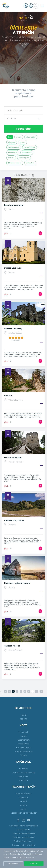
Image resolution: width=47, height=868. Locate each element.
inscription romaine (14, 205)
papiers (23, 805)
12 (36, 691)
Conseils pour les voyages (23, 772)
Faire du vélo (23, 776)
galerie (22, 142)
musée (18, 137)
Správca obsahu (23, 829)
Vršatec (8, 396)
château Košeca (12, 646)
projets (23, 809)
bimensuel (23, 797)
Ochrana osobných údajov (23, 845)
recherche (23, 128)
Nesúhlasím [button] (13, 864)
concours (23, 780)
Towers (23, 755)
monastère (30, 163)
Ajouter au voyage (40, 233)
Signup (26, 5)
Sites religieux (24, 158)
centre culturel (29, 147)
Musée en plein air (14, 163)
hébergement (24, 740)
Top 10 (23, 715)
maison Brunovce (12, 268)
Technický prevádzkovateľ (23, 833)
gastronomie (23, 744)
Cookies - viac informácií (23, 837)
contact (23, 801)
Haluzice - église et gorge (17, 583)
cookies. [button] (31, 857)
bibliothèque (12, 152)
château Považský (13, 329)
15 (41, 691)
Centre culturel (13, 147)
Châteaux (11, 142)
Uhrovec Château (12, 457)
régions (23, 719)
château (11, 158)
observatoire (30, 137)
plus (6, 233)
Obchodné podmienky (23, 841)
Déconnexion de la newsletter (24, 813)
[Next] (3, 694)
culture (23, 736)
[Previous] (0, 691)
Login (31, 5)
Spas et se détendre (23, 751)
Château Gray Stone (14, 520)
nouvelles (23, 769)
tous (9, 137)
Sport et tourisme (23, 747)
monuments (26, 152)
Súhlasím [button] (33, 864)
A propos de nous (23, 793)
